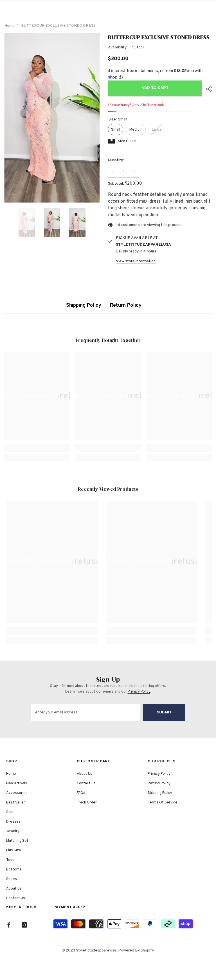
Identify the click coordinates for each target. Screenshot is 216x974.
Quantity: (116, 160)
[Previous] (6, 222)
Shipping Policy (83, 305)
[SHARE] (207, 89)
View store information (136, 261)
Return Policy (125, 305)
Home (9, 25)
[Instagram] (24, 925)
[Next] (98, 222)
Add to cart (154, 88)
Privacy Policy (139, 691)
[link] (37, 448)
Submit (164, 712)
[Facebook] (9, 925)
